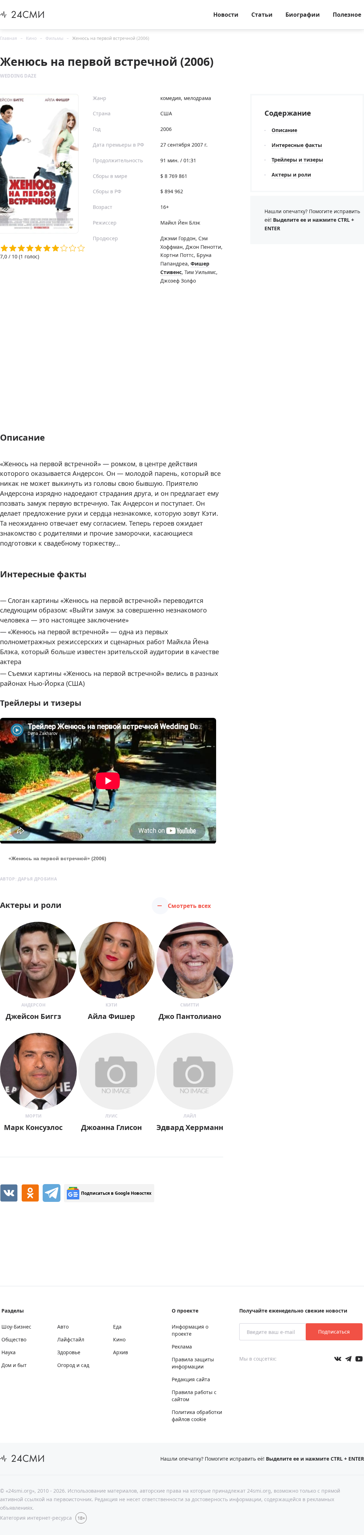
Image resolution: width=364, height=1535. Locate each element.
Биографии (302, 15)
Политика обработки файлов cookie (197, 1416)
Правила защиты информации (193, 1363)
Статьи (262, 15)
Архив (120, 1352)
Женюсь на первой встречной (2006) (110, 38)
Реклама (182, 1346)
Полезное (347, 15)
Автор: (28, 879)
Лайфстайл (70, 1339)
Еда (117, 1326)
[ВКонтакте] (9, 1193)
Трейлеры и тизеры (297, 159)
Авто (63, 1326)
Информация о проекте (190, 1330)
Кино (31, 38)
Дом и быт (14, 1365)
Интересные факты (297, 145)
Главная (8, 38)
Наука (8, 1352)
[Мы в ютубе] (359, 1358)
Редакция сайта (191, 1379)
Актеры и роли (291, 174)
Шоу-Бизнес (16, 1326)
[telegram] (51, 1193)
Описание (284, 130)
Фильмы (54, 38)
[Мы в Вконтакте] (337, 1358)
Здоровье (68, 1352)
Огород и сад (73, 1365)
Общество (13, 1339)
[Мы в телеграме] (348, 1358)
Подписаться (334, 1331)
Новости (226, 15)
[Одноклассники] (30, 1193)
